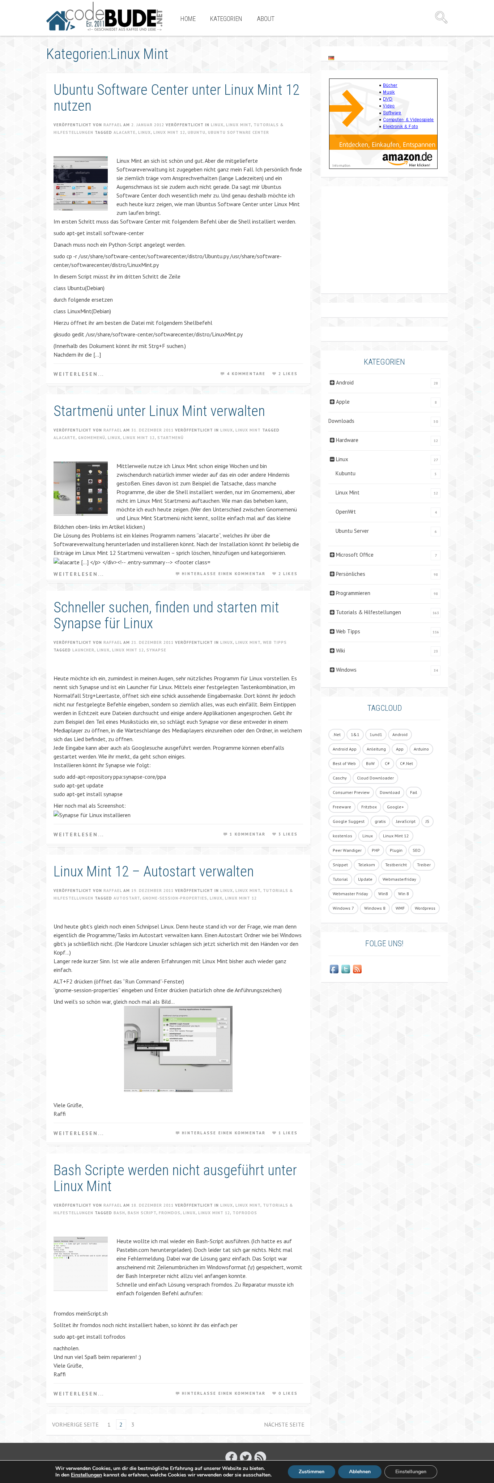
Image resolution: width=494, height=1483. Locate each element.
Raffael (112, 124)
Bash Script (142, 1212)
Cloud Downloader (375, 778)
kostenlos (342, 835)
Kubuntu (345, 473)
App (400, 749)
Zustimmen (311, 1471)
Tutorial (340, 879)
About (265, 18)
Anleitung (376, 749)
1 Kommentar (247, 834)
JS (427, 821)
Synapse (156, 650)
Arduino (421, 749)
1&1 (355, 734)
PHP (376, 850)
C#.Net (406, 763)
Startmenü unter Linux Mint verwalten (159, 411)
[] (246, 1457)
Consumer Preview (351, 792)
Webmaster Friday (350, 893)
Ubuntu (196, 132)
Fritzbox (369, 807)
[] (260, 1457)
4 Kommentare (246, 373)
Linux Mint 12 (169, 132)
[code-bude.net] (104, 16)
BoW (370, 763)
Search (441, 17)
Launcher (83, 650)
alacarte (125, 132)
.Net (337, 734)
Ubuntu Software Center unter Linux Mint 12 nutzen (176, 97)
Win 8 (403, 893)
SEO (417, 850)
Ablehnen (360, 1471)
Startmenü (170, 437)
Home (188, 18)
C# (387, 763)
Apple (343, 401)
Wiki (340, 650)
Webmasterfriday (399, 879)
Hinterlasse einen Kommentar (223, 573)
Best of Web (344, 763)
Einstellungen (86, 1475)
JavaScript (406, 821)
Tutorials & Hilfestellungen (368, 612)
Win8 (383, 893)
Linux (217, 124)
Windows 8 (375, 908)
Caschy (340, 778)
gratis (380, 821)
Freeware (342, 807)
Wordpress (425, 908)
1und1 (376, 734)
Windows (346, 669)
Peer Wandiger (347, 850)
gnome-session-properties (174, 898)
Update (365, 879)
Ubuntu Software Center (238, 132)
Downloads (341, 420)
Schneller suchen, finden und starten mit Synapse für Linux (166, 615)
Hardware (347, 440)
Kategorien (226, 18)
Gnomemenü (91, 437)
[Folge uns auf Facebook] (334, 969)
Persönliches (350, 573)
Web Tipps (275, 642)
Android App (345, 749)
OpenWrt (346, 511)
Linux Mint (238, 124)
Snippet (340, 864)
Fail (413, 792)
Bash (119, 1212)
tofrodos (245, 1212)
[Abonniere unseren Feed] (357, 969)
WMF (400, 908)
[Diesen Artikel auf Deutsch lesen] (331, 58)
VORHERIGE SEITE (75, 1424)
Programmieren (353, 593)
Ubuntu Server (352, 530)
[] (231, 1457)
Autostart (127, 898)
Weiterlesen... (79, 374)
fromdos (169, 1212)
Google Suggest (349, 821)
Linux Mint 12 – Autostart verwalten (154, 871)
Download (390, 792)
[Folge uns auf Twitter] (346, 969)
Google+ (395, 807)
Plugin (396, 850)
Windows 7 (343, 908)
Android (345, 382)
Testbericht (396, 864)
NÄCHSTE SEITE (284, 1424)
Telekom (366, 864)
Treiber (424, 864)
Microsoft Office (355, 554)
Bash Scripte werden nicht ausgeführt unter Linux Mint (175, 1178)
